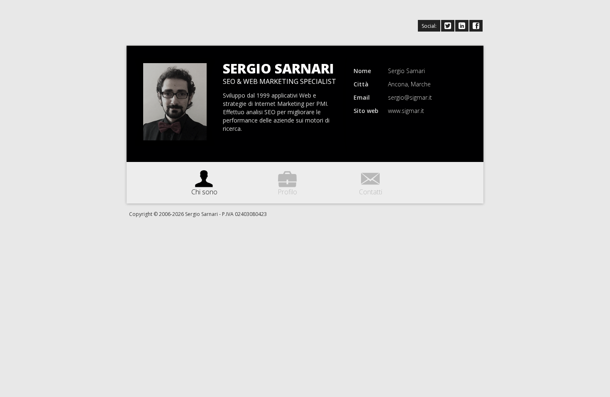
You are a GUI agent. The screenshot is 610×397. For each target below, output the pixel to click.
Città (361, 84)
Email (362, 97)
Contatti (370, 180)
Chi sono (204, 180)
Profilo (287, 180)
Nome (362, 71)
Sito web (366, 111)
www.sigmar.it (406, 111)
